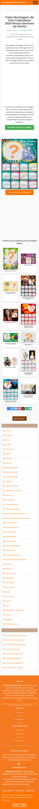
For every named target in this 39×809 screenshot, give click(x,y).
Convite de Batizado (12, 658)
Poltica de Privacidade (19, 719)
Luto (6, 605)
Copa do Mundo (11, 504)
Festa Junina (9, 587)
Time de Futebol (11, 624)
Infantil (7, 601)
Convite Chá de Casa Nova (15, 635)
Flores (7, 592)
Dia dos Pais (9, 550)
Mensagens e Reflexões (14, 610)
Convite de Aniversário (13, 654)
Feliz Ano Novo (10, 573)
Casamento (9, 500)
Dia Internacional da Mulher (15, 559)
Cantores (8, 481)
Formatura (9, 596)
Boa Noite (8, 458)
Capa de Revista (11, 486)
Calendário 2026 (11, 477)
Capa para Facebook (13, 491)
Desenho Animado (12, 509)
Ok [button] (19, 805)
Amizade (8, 435)
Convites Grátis (19, 737)
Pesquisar (20, 418)
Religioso (8, 619)
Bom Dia (8, 463)
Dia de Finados (10, 536)
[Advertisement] (19, 85)
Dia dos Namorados (12, 546)
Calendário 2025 (11, 472)
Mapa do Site (8, 791)
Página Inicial (12, 30)
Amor (7, 440)
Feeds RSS (20, 791)
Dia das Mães (10, 532)
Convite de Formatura (13, 667)
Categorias (19, 722)
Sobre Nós (30, 791)
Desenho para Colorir (19, 740)
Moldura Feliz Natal (19, 733)
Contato (19, 715)
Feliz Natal (8, 578)
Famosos (8, 569)
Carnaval (8, 495)
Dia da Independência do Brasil (16, 518)
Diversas (8, 564)
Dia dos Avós (9, 541)
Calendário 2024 (25, 30)
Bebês (7, 454)
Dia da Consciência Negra (14, 513)
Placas (7, 615)
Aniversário (9, 449)
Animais (7, 445)
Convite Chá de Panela (13, 640)
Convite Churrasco (12, 649)
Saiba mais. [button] (6, 800)
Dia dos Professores (12, 555)
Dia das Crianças (11, 527)
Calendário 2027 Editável (19, 192)
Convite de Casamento (14, 663)
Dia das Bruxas (10, 523)
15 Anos (7, 431)
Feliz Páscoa (9, 582)
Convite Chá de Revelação (15, 644)
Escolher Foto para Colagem (19, 127)
